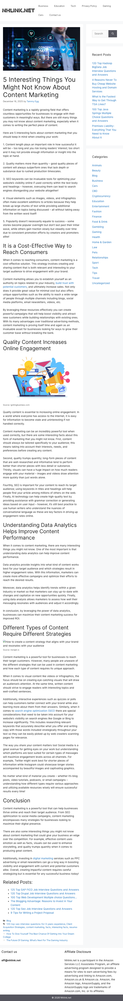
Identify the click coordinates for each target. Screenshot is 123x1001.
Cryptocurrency (101, 196)
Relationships (100, 257)
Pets (95, 252)
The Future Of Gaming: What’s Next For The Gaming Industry (37, 940)
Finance (97, 216)
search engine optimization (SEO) (35, 710)
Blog (8, 920)
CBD (94, 190)
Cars (40, 15)
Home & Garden (101, 242)
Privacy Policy (89, 6)
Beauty (96, 170)
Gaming (107, 6)
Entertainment (100, 206)
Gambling (98, 226)
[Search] (112, 33)
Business (43, 6)
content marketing (35, 927)
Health (96, 237)
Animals (97, 165)
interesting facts (60, 927)
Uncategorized (101, 283)
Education (59, 6)
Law (94, 247)
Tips (94, 272)
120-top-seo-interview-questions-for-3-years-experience (35, 924)
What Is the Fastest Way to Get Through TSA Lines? (104, 100)
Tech (73, 6)
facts (48, 927)
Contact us (55, 15)
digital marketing (43, 858)
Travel (95, 278)
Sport (95, 262)
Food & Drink (99, 221)
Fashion (97, 211)
